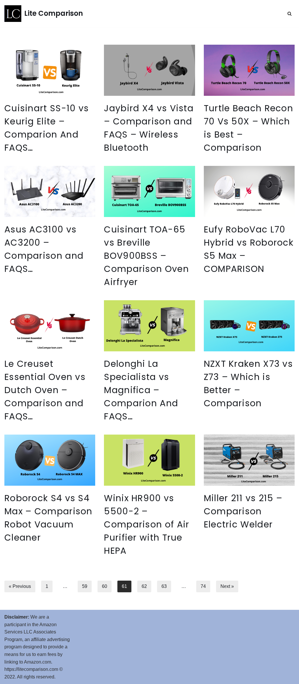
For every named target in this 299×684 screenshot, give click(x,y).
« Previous (20, 586)
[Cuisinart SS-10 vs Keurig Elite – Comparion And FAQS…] (49, 70)
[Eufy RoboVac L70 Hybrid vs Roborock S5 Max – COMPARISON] (249, 191)
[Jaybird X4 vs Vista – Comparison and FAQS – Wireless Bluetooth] (149, 70)
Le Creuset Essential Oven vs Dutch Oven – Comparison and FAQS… (45, 390)
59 (84, 586)
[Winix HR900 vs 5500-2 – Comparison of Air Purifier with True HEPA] (149, 460)
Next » (227, 586)
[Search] (289, 13)
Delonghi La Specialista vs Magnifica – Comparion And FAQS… (141, 390)
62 (144, 586)
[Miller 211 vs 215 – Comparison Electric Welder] (249, 460)
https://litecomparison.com (31, 669)
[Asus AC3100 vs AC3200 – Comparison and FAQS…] (49, 191)
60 (104, 586)
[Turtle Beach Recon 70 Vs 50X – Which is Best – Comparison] (249, 70)
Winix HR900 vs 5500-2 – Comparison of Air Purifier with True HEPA (146, 524)
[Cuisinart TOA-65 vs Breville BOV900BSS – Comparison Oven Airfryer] (149, 191)
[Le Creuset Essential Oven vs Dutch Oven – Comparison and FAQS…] (49, 325)
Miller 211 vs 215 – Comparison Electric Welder (243, 511)
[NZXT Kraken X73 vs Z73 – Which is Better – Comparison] (249, 325)
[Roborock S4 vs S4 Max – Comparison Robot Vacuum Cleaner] (49, 460)
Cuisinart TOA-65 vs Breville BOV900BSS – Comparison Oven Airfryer (146, 255)
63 (164, 586)
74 (203, 586)
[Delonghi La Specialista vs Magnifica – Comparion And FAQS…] (149, 325)
